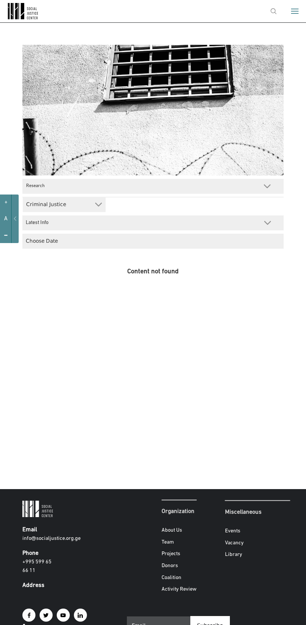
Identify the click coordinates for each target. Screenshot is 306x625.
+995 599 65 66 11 (36, 566)
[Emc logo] (19, 18)
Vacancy (234, 542)
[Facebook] (28, 615)
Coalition (171, 578)
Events (232, 531)
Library (233, 554)
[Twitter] (46, 615)
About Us (172, 530)
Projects (171, 554)
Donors (170, 566)
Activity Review (179, 589)
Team (168, 542)
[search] (273, 11)
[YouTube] (63, 615)
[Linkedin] (80, 615)
